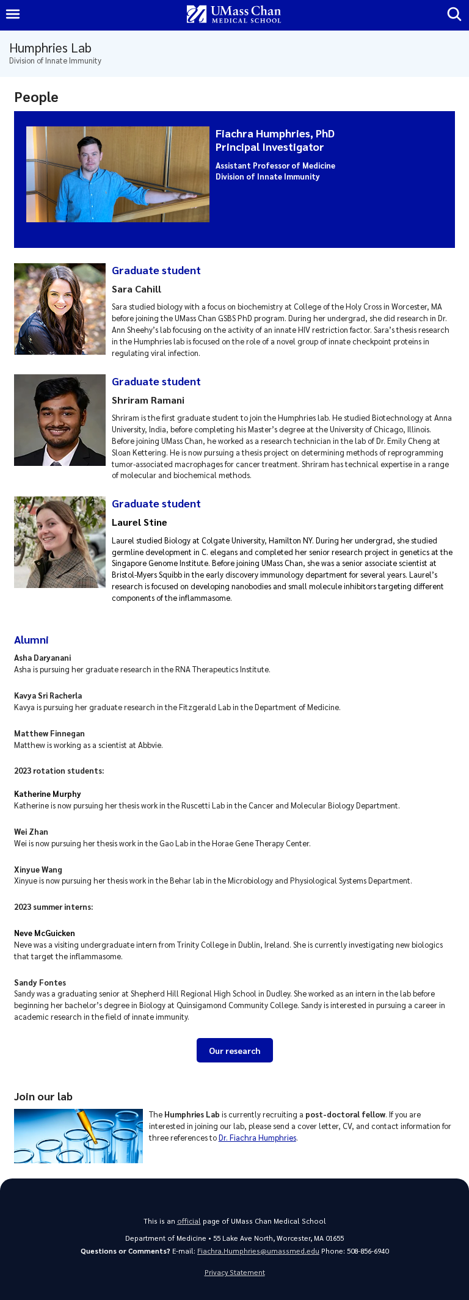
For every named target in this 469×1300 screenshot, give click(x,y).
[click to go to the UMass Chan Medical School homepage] (234, 15)
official (189, 1221)
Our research (234, 1050)
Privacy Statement (235, 1272)
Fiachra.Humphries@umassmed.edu (258, 1250)
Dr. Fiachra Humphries (257, 1137)
